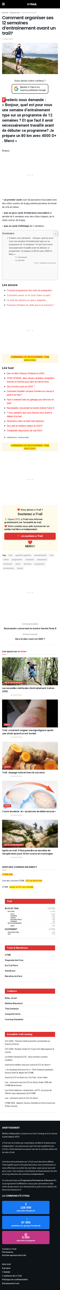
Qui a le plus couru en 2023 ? (21, 386)
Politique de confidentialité (15, 1279)
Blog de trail (14, 12)
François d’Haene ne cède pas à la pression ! (30, 305)
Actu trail (6, 1264)
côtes (6, 559)
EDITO (12, 914)
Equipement (11, 929)
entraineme (8, 568)
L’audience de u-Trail (12, 1275)
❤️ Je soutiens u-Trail (30, 536)
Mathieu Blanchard (13, 1003)
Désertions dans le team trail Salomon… (26, 421)
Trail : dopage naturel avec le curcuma (23, 772)
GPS (9, 934)
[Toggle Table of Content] (54, 234)
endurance (42, 559)
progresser (40, 564)
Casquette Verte (12, 1014)
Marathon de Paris (13, 976)
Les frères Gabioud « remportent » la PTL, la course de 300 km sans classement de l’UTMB (28, 1092)
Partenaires (7, 1252)
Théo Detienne (12, 1008)
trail (10, 555)
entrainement (40, 555)
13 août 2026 (17, 815)
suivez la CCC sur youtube (21, 887)
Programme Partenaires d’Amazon (37, 1180)
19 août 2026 (17, 737)
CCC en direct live (34, 880)
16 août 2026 (17, 776)
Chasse (12, 917)
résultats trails (16, 919)
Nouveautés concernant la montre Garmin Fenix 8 (30, 408)
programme (17, 559)
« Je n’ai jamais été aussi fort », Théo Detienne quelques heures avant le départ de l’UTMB (29, 1071)
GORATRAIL (13, 916)
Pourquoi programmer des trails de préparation (29, 290)
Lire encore (22, 257)
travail (20, 568)
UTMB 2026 (7, 874)
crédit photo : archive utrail (47, 263)
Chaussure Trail (13, 932)
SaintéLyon (10, 970)
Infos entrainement (29, 12)
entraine (27, 564)
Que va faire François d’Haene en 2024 (25, 373)
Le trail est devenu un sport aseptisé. (26, 300)
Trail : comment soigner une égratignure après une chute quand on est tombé (27, 732)
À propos (6, 1268)
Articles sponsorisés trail (14, 1255)
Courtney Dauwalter (14, 1019)
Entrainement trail (10, 1283)
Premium (13, 921)
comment (29, 559)
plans (18, 564)
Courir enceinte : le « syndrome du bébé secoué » (29, 811)
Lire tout (21, 260)
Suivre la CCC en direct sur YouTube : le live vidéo (26, 1077)
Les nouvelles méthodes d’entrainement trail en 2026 (28, 690)
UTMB (8, 954)
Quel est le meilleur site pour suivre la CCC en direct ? (28, 1064)
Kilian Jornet (11, 998)
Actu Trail (11, 911)
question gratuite (23, 555)
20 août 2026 (17, 695)
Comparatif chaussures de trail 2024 (24, 430)
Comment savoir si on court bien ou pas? (29, 295)
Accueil (5, 12)
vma (51, 555)
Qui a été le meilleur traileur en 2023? (25, 426)
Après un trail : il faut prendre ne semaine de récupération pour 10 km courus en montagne (27, 852)
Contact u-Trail (9, 1249)
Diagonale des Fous (14, 960)
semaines (7, 564)
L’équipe (6, 1271)
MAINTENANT (30, 358)
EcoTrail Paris (11, 965)
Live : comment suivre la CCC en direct (21, 1098)
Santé (7, 725)
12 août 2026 (17, 858)
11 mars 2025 (7, 39)
